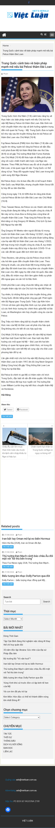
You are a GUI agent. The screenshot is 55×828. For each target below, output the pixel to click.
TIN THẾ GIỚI (7, 416)
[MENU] (52, 35)
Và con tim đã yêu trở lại (15, 691)
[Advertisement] (27, 492)
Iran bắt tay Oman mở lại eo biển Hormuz (23, 663)
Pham (5, 74)
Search (7, 597)
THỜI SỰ (8, 737)
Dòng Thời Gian (11, 636)
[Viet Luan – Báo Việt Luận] (4, 34)
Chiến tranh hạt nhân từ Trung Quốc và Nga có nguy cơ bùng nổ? (42, 450)
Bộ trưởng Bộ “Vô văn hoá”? (17, 658)
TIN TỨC (8, 733)
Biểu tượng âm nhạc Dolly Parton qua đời (23, 677)
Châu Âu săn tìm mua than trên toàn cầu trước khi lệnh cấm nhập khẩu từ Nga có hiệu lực (14, 452)
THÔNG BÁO (10, 741)
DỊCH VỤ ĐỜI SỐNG (13, 744)
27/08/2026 (9, 535)
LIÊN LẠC (8, 751)
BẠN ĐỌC (8, 748)
